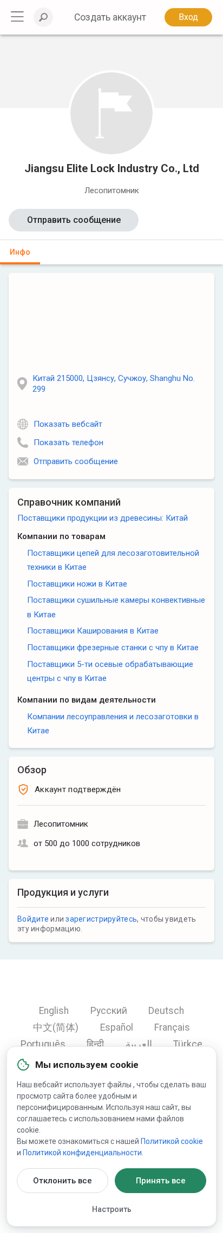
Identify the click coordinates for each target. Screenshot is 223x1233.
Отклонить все (62, 1181)
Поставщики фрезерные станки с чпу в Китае (113, 647)
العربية (139, 1044)
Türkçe (187, 1044)
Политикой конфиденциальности (82, 1152)
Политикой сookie (172, 1141)
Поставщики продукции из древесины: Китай (102, 518)
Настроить (112, 1209)
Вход (188, 17)
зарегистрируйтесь (101, 919)
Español (116, 1027)
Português (43, 1044)
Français (172, 1027)
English (54, 1010)
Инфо (20, 252)
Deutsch (166, 1010)
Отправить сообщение (74, 220)
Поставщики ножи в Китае (77, 584)
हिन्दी (95, 1044)
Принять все (161, 1181)
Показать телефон (68, 442)
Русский (108, 1010)
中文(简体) (55, 1027)
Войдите (33, 919)
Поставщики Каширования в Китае (93, 631)
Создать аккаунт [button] (110, 17)
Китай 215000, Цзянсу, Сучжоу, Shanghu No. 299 (113, 383)
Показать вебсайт (68, 424)
